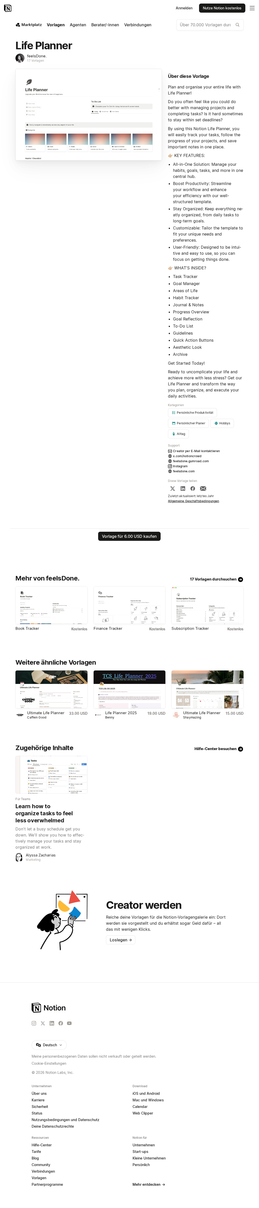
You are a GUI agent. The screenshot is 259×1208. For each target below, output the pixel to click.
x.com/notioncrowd (187, 456)
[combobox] (210, 24)
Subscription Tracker (190, 628)
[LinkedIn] (183, 488)
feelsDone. (37, 56)
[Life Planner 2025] (129, 689)
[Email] (203, 488)
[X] (172, 488)
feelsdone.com (184, 471)
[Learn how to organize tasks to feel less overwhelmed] (51, 775)
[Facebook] (193, 488)
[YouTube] (69, 1023)
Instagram (180, 466)
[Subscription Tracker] (207, 605)
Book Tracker (27, 628)
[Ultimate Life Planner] (51, 689)
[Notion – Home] (94, 1008)
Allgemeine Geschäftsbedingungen (193, 501)
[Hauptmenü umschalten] (252, 8)
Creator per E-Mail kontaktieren (196, 451)
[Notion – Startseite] (8, 8)
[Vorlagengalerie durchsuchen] (237, 24)
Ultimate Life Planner (45, 712)
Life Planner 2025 (121, 712)
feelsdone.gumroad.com (191, 461)
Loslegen (121, 939)
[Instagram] (34, 1023)
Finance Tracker (108, 628)
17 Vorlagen (35, 60)
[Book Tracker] (51, 605)
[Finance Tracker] (129, 605)
